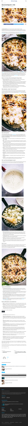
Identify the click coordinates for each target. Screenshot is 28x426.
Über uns (2, 422)
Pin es (3, 311)
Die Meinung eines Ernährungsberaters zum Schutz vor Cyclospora (10, 374)
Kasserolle (20, 92)
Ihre (4, 415)
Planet (8, 416)
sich (20, 416)
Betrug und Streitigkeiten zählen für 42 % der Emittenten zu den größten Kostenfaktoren (15, 377)
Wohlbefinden (12, 6)
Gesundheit (24, 414)
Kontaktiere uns (16, 422)
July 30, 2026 (4, 375)
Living (15, 415)
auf (2, 414)
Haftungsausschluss (7, 422)
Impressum (20, 422)
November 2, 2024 (8, 6)
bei (3, 414)
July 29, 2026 (6, 383)
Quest (10, 416)
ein (17, 414)
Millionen (20, 415)
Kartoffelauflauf (3, 33)
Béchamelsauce (14, 134)
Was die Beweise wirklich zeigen (8, 382)
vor (3, 417)
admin (4, 6)
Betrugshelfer (6, 414)
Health (2, 415)
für (22, 414)
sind (23, 416)
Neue (25, 415)
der (13, 414)
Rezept (14, 416)
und (25, 416)
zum (8, 417)
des (14, 414)
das (8, 414)
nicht (2, 416)
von (2, 417)
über (11, 417)
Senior (18, 416)
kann (7, 415)
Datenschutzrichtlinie (12, 422)
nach (23, 415)
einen (20, 414)
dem (10, 414)
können (9, 415)
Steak (3, 72)
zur (10, 417)
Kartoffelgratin (16, 75)
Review (12, 416)
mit (21, 415)
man (17, 415)
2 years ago (6, 369)
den (11, 414)
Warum (5, 417)
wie (7, 417)
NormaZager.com (5, 416)
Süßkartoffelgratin (21, 32)
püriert (19, 71)
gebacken (22, 71)
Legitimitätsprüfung (13, 415)
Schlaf (16, 416)
